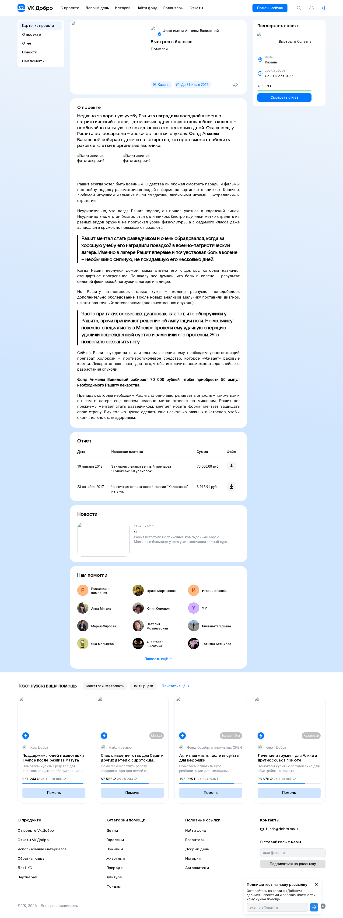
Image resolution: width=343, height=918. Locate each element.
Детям (112, 830)
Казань (163, 85)
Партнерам (27, 877)
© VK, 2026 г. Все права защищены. (48, 906)
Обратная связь (31, 858)
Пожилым (114, 849)
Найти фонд (195, 830)
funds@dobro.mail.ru (283, 829)
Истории (193, 858)
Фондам (113, 886)
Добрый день (197, 849)
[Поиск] (300, 8)
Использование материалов (42, 849)
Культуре (114, 877)
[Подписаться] (314, 907)
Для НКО (25, 868)
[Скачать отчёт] (231, 466)
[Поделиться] (235, 84)
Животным (115, 858)
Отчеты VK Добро (33, 840)
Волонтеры (195, 840)
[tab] (105, 686)
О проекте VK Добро (36, 830)
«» (135, 531)
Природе (114, 868)
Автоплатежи (197, 868)
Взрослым (115, 840)
